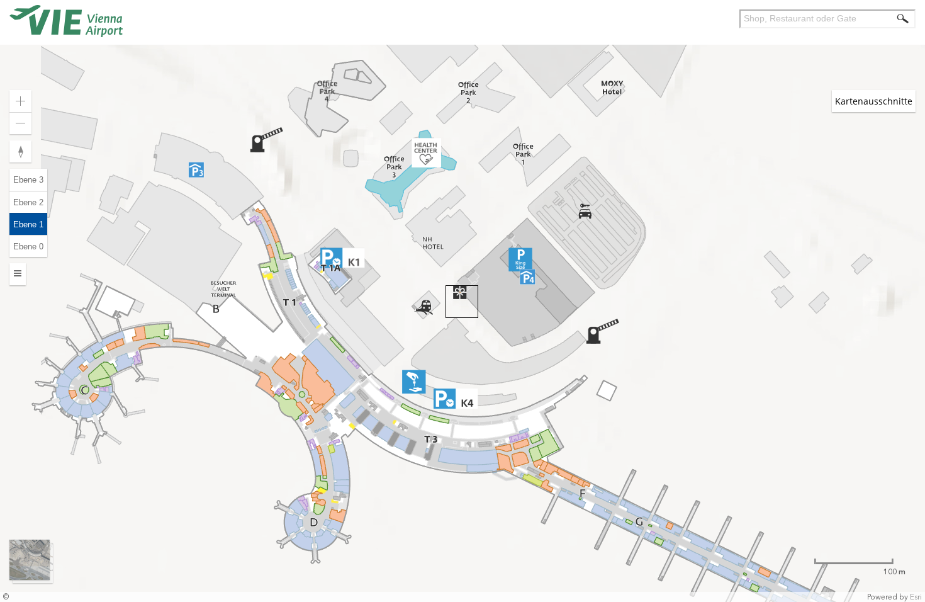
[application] (462, 301)
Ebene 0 (28, 246)
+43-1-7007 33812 (731, 380)
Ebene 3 (28, 180)
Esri (916, 597)
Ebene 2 (28, 202)
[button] (897, 238)
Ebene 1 (28, 224)
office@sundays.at (719, 392)
